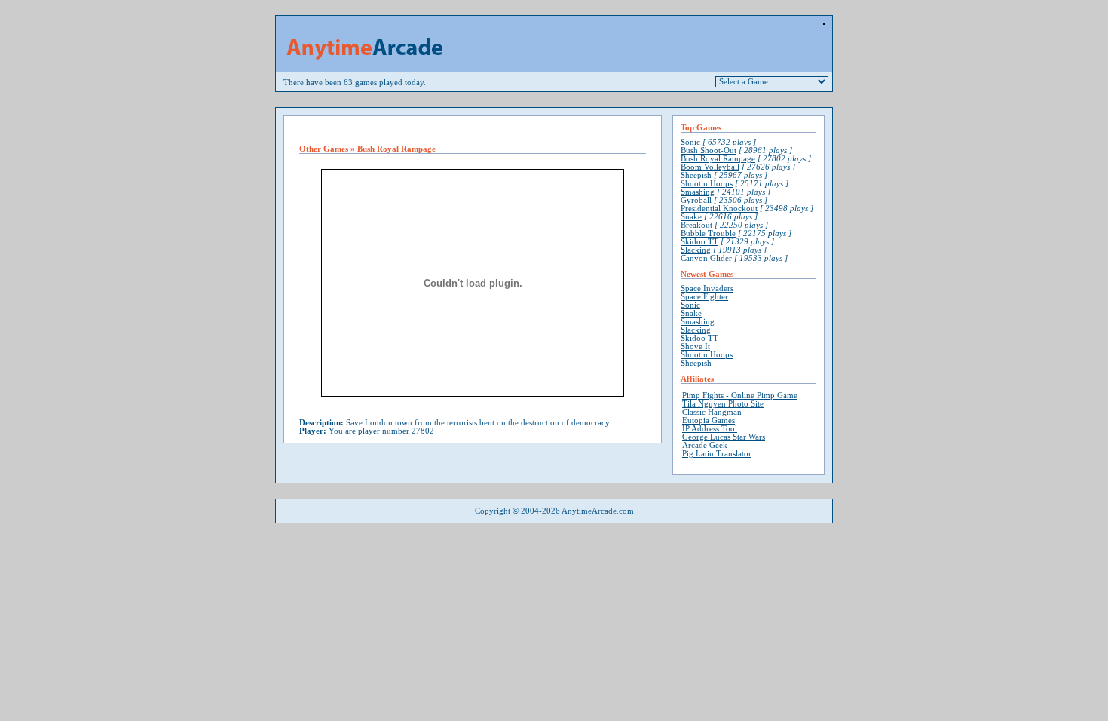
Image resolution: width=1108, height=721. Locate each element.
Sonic (690, 142)
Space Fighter (704, 297)
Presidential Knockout (719, 208)
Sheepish (696, 175)
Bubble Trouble (708, 233)
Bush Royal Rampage (718, 159)
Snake (691, 217)
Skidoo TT (699, 242)
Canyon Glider (706, 258)
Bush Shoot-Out (708, 150)
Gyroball (696, 200)
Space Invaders (707, 288)
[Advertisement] (472, 130)
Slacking (696, 250)
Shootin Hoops (707, 183)
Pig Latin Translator (716, 453)
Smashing (698, 192)
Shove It (695, 346)
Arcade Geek (704, 445)
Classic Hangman (712, 412)
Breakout (696, 225)
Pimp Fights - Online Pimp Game (739, 395)
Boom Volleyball (710, 167)
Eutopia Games (708, 420)
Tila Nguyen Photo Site (723, 404)
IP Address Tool (709, 429)
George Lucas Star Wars (723, 437)
